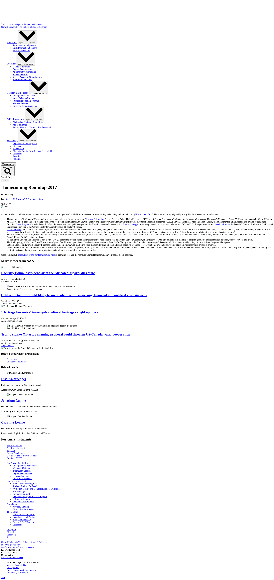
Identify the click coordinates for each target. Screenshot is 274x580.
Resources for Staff (21, 494)
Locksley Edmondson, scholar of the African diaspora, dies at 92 (48, 273)
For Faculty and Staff (16, 481)
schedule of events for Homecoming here (36, 255)
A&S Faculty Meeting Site (25, 483)
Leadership (18, 153)
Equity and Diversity (22, 519)
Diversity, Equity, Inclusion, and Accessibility (33, 151)
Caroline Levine (14, 229)
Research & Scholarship (18, 93)
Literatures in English (16, 361)
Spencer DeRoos (13, 199)
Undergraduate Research (24, 95)
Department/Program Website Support (30, 496)
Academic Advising (16, 448)
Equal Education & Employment (21, 570)
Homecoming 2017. (144, 214)
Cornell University (9, 27)
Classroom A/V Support (23, 501)
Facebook (11, 534)
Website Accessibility (16, 565)
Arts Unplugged (20, 125)
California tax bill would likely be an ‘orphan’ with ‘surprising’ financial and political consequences (74, 295)
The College (12, 140)
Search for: (6, 177)
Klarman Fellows (20, 103)
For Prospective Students (18, 463)
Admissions (12, 42)
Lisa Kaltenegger (131, 224)
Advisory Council (21, 507)
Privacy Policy (13, 567)
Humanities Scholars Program (26, 101)
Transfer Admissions (22, 476)
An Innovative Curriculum (24, 72)
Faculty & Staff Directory (24, 522)
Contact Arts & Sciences (24, 514)
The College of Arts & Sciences (32, 27)
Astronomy (12, 359)
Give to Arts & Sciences (23, 509)
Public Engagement (15, 119)
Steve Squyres (22, 224)
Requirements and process (24, 45)
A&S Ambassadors (21, 50)
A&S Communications (32, 199)
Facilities (17, 159)
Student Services (20, 74)
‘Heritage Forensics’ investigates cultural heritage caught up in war (50, 312)
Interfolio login (19, 491)
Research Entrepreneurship (25, 106)
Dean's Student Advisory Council (22, 455)
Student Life (18, 148)
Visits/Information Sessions (25, 48)
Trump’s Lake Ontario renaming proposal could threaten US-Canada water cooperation (65, 334)
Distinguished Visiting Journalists (28, 122)
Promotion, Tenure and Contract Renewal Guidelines (36, 489)
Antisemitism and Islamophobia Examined (32, 127)
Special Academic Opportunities (27, 77)
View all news (7, 345)
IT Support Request (21, 499)
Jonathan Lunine (222, 224)
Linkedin (11, 532)
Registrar (11, 450)
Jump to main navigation (12, 24)
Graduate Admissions (22, 478)
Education (11, 64)
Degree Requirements (22, 69)
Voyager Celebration (94, 219)
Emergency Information (17, 572)
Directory (17, 146)
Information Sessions (22, 471)
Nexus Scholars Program (24, 98)
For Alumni (12, 504)
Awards (16, 156)
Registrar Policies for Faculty (26, 486)
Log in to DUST (14, 458)
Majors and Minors (21, 66)
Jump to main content (33, 24)
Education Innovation (22, 79)
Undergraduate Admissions (25, 465)
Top (3, 577)
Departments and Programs (25, 143)
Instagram (11, 529)
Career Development (16, 453)
